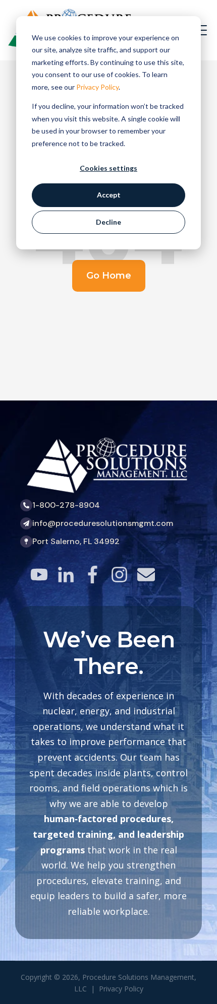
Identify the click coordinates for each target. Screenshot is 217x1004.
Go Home (108, 275)
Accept (109, 194)
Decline (108, 222)
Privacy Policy (97, 87)
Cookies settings (108, 168)
